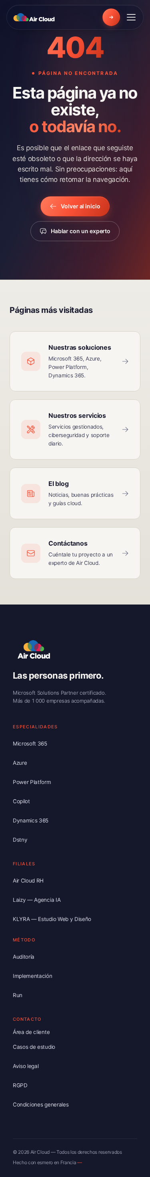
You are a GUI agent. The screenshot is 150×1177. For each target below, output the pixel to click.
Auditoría (23, 956)
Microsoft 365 (30, 743)
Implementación (32, 976)
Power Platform (32, 782)
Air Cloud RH (28, 880)
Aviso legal (25, 1066)
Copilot (21, 801)
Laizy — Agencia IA (36, 900)
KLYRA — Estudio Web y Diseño (52, 919)
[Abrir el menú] (131, 17)
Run (17, 995)
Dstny (20, 839)
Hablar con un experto (81, 231)
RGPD (20, 1085)
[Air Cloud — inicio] (35, 17)
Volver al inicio (80, 206)
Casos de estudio (34, 1047)
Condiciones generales (40, 1104)
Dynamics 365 (30, 820)
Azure (20, 763)
